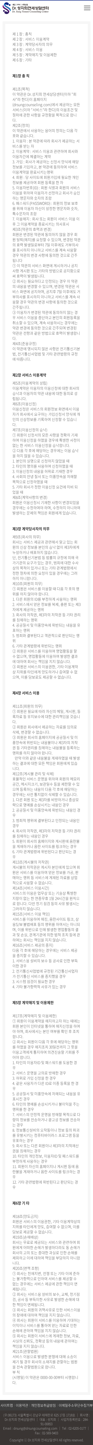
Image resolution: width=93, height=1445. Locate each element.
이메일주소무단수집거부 (76, 1405)
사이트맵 (7, 1405)
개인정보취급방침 (43, 1405)
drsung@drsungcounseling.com (35, 1428)
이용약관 (22, 1405)
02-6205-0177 (77, 1428)
